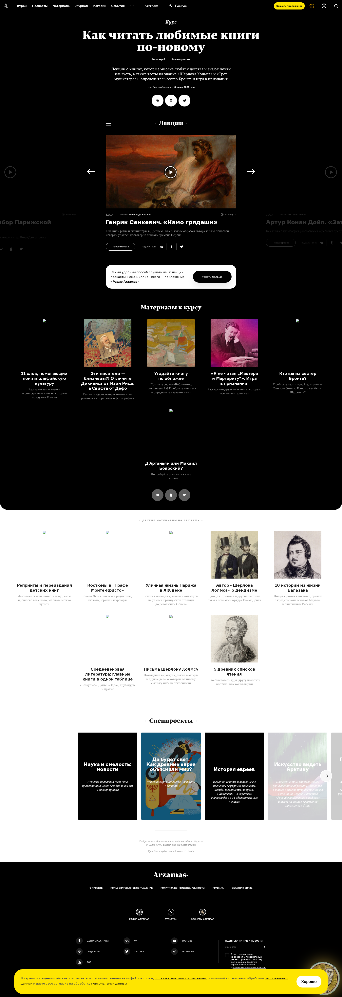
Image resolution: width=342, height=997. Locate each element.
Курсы (22, 6)
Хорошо (309, 981)
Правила (218, 888)
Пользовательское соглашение (131, 888)
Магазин (99, 6)
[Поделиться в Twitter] (184, 100)
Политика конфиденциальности (183, 888)
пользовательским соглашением (180, 978)
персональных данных (109, 983)
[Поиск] (336, 6)
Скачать (289, 5)
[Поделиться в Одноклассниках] (171, 100)
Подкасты (40, 6)
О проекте (96, 888)
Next (91, 171)
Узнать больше (212, 276)
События (118, 6)
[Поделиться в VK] (157, 100)
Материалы (61, 6)
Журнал (81, 6)
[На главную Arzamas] (6, 6)
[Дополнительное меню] (132, 6)
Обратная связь (242, 888)
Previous (251, 171)
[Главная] (171, 874)
